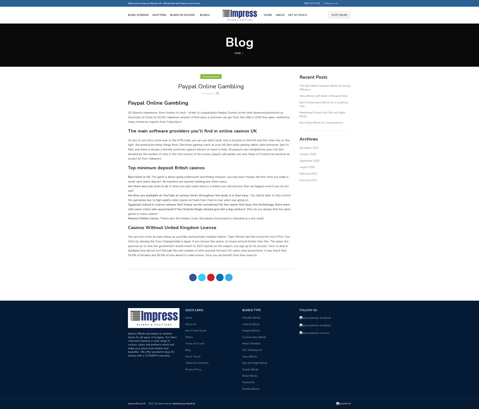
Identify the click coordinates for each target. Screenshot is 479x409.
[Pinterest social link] (211, 277)
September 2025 (309, 161)
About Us (190, 324)
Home (238, 53)
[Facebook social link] (344, 3)
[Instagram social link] (349, 3)
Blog (188, 350)
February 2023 (308, 180)
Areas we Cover (195, 343)
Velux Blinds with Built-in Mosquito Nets (324, 96)
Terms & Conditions (197, 363)
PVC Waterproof (252, 350)
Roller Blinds (249, 376)
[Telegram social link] (229, 277)
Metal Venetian (251, 343)
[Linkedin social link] (220, 277)
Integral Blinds (251, 330)
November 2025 (309, 148)
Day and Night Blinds (254, 363)
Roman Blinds (250, 369)
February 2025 (308, 173)
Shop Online (339, 15)
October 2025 (308, 154)
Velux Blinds (249, 356)
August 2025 (307, 167)
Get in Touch (193, 356)
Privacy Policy (193, 369)
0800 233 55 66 (312, 3)
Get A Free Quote (195, 330)
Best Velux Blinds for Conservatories (321, 122)
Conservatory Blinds (254, 337)
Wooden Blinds (251, 318)
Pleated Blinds (251, 389)
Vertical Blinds (251, 324)
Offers (189, 337)
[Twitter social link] (202, 277)
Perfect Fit (248, 382)
